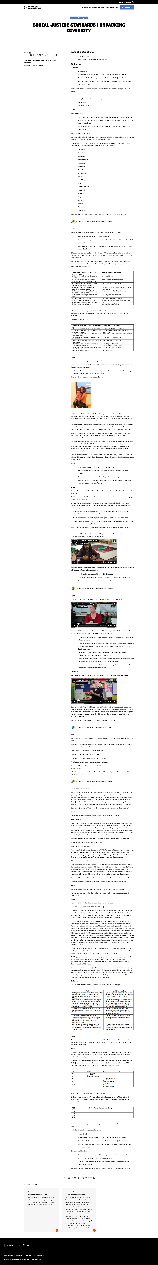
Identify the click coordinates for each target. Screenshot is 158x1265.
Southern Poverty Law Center (24, 1259)
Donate (10, 1245)
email (30, 55)
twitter (40, 55)
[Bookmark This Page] (57, 1230)
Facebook (20, 1245)
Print (26, 52)
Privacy (19, 1255)
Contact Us (8, 1255)
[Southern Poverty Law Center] (25, 7)
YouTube (28, 1245)
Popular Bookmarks (124, 2)
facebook (33, 55)
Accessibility (39, 1255)
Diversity (40, 65)
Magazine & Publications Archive (93, 7)
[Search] (133, 2)
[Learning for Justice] (34, 7)
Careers (28, 1255)
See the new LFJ (127, 7)
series (88, 89)
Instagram (37, 55)
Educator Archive (112, 7)
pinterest (55, 55)
